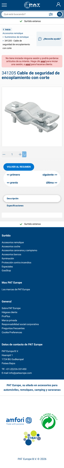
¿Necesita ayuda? (52, 39)
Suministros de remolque (17, 37)
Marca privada (9, 320)
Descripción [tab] (12, 198)
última (50, 182)
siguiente (48, 174)
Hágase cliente (9, 312)
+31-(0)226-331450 (16, 369)
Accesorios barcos (11, 254)
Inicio (7, 29)
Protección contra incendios (16, 262)
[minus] (4, 154)
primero (15, 174)
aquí (43, 61)
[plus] (20, 154)
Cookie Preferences (12, 332)
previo (14, 182)
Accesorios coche (11, 246)
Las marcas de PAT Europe (16, 289)
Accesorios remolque (13, 33)
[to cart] (24, 154)
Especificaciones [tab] (15, 205)
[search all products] (59, 14)
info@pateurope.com (20, 373)
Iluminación (8, 258)
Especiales (7, 266)
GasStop (6, 270)
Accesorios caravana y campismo (19, 250)
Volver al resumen (19, 166)
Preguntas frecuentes (13, 328)
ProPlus (6, 316)
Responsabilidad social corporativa (20, 324)
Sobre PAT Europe (11, 308)
